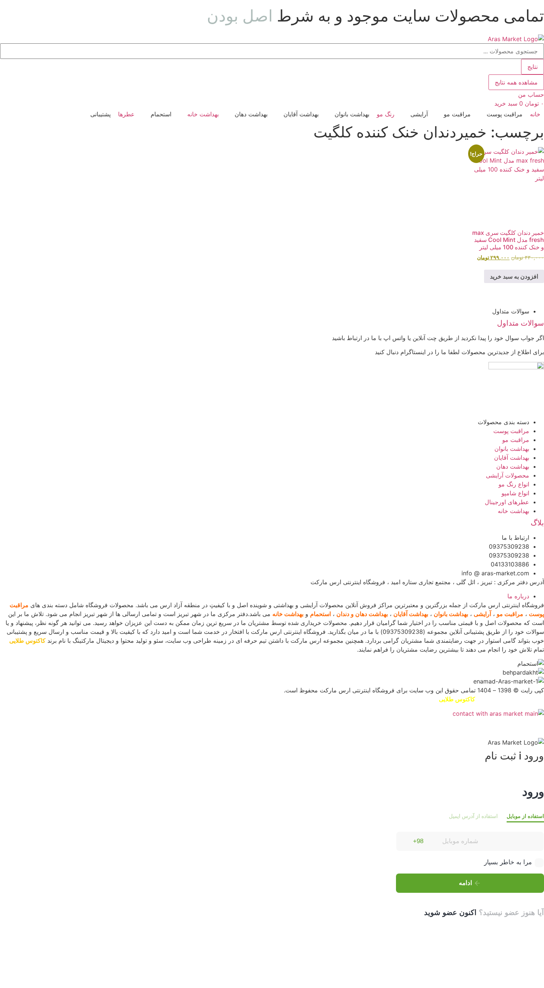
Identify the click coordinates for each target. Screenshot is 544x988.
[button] (500, 114)
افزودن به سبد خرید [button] (514, 276)
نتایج (532, 66)
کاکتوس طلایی (27, 640)
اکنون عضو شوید (450, 912)
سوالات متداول (520, 323)
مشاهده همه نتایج (516, 82)
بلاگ (537, 522)
